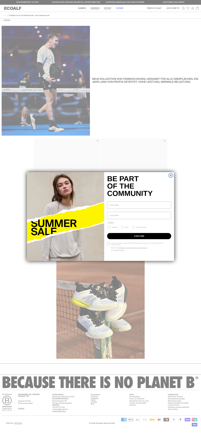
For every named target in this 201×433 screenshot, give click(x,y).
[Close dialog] (171, 175)
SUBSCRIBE (139, 236)
